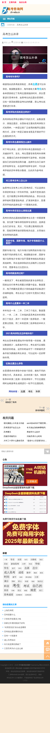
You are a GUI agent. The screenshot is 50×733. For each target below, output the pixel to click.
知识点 (40, 581)
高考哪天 (7, 431)
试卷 (12, 590)
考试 (26, 586)
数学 (29, 572)
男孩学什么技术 (33, 431)
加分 (41, 559)
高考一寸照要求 (10, 635)
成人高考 (9, 572)
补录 (38, 391)
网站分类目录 (44, 665)
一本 (5, 559)
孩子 (13, 568)
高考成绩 (8, 594)
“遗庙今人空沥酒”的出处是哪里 (38, 440)
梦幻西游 (28, 577)
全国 (19, 559)
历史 (6, 563)
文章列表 (12, 2)
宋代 (19, 568)
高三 (41, 590)
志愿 (35, 84)
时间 (6, 576)
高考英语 (28, 595)
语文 (19, 590)
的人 (20, 581)
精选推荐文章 (10, 668)
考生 (39, 89)
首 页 (4, 2)
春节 (14, 577)
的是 (26, 581)
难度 (33, 590)
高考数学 (19, 595)
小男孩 (25, 680)
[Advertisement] (25, 708)
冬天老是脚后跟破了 (12, 644)
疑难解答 (26, 668)
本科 (20, 577)
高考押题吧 (40, 410)
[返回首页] (47, 643)
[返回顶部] (47, 656)
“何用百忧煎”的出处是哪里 (15, 627)
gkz (9, 43)
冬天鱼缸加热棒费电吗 (36, 427)
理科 (13, 581)
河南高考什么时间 (34, 436)
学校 (37, 563)
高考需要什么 (9, 614)
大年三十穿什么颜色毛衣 (14, 440)
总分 (35, 568)
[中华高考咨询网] (25, 9)
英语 (6, 590)
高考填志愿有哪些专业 (13, 631)
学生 (6, 568)
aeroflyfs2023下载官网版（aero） (38, 423)
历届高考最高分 (10, 436)
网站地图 (19, 668)
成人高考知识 (9, 640)
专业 (12, 559)
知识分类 (23, 2)
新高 (41, 573)
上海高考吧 (8, 610)
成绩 (20, 572)
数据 (35, 573)
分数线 (33, 559)
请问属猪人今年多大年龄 (14, 423)
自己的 (37, 585)
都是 (25, 590)
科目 (6, 586)
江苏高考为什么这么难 (13, 648)
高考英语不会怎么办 (12, 427)
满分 (6, 581)
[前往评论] (47, 650)
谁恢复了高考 (11, 402)
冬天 (26, 560)
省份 (32, 581)
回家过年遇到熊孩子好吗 (14, 623)
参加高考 (15, 563)
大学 (24, 564)
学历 (30, 564)
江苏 (36, 577)
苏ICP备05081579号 (37, 668)
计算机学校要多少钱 (12, 618)
